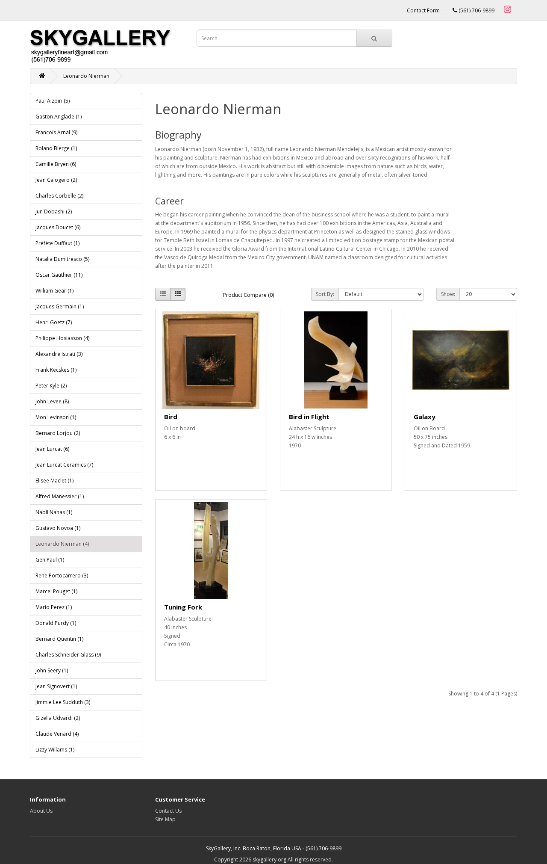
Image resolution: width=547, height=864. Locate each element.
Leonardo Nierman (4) (62, 543)
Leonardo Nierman (86, 76)
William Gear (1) (54, 290)
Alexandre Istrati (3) (58, 354)
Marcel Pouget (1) (56, 591)
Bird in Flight (309, 416)
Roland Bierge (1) (56, 148)
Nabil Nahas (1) (53, 512)
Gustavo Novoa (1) (57, 528)
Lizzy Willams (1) (54, 749)
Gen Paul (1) (49, 559)
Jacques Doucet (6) (57, 227)
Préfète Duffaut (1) (57, 243)
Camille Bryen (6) (55, 164)
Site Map (165, 819)
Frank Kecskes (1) (55, 369)
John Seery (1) (51, 670)
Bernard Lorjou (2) (57, 433)
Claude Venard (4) (57, 733)
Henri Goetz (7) (53, 322)
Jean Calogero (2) (56, 179)
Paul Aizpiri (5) (52, 100)
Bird (170, 416)
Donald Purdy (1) (55, 623)
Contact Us (168, 810)
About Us (41, 810)
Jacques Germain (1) (59, 306)
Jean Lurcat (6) (52, 449)
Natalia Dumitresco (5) (62, 259)
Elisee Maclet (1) (54, 480)
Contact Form (423, 10)
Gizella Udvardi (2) (57, 718)
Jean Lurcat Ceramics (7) (64, 464)
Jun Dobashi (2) (53, 211)
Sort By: (325, 294)
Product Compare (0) (248, 295)
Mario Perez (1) (53, 607)
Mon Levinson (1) (55, 417)
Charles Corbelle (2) (59, 195)
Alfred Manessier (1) (59, 496)
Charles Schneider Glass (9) (68, 654)
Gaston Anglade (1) (58, 116)
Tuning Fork (183, 607)
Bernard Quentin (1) (59, 638)
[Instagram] (506, 10)
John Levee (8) (52, 401)
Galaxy (424, 416)
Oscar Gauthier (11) (58, 274)
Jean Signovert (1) (56, 686)
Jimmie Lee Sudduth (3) (62, 702)
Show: (448, 294)
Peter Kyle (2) (51, 385)
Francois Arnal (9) (56, 132)
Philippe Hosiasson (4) (62, 338)
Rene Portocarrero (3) (61, 575)
